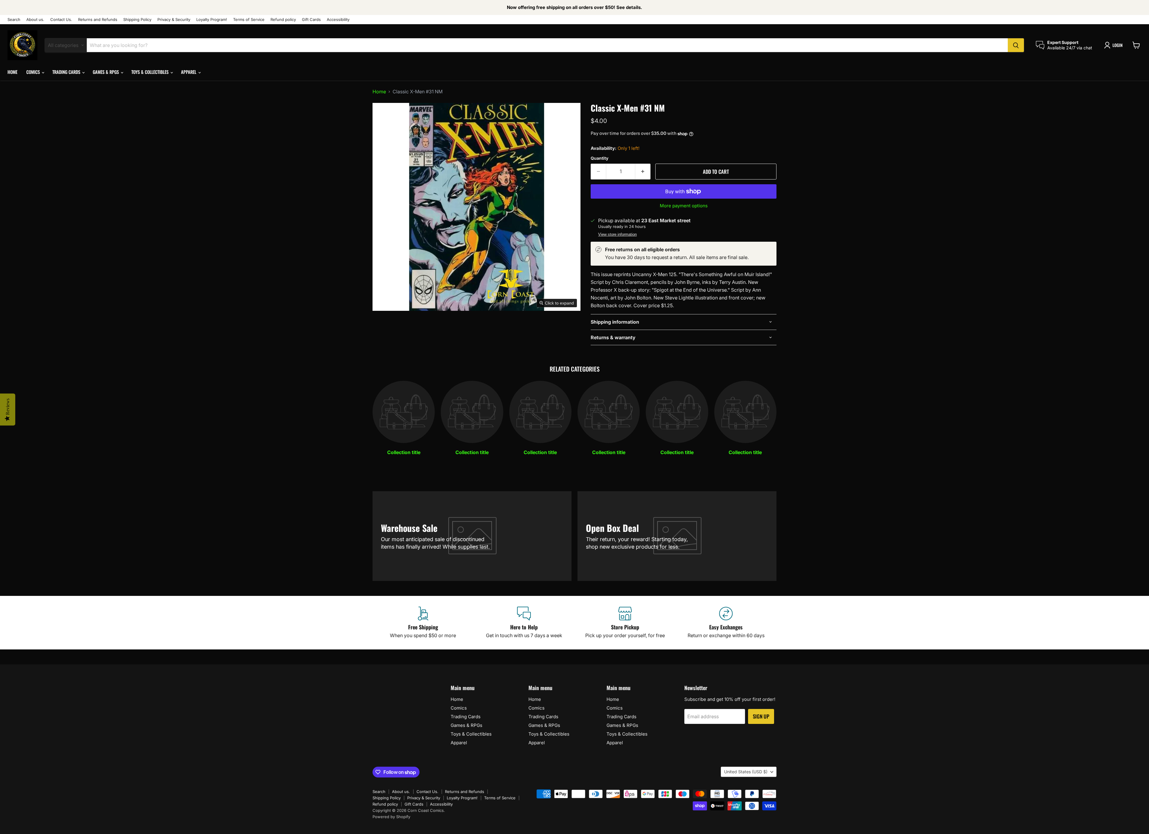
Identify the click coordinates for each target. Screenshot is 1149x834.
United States (745, 771)
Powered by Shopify (391, 816)
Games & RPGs (106, 72)
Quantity (599, 158)
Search (13, 19)
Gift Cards (311, 19)
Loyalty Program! (211, 19)
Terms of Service (249, 19)
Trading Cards (66, 72)
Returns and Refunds (97, 19)
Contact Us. (61, 19)
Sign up (761, 716)
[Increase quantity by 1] (643, 172)
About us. (35, 19)
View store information (617, 234)
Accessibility (338, 19)
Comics (33, 72)
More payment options (684, 205)
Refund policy (283, 19)
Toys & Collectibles (150, 72)
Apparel (189, 72)
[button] (1114, 45)
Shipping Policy (137, 19)
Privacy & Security (173, 19)
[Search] (1016, 45)
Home (12, 72)
